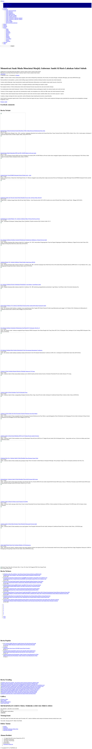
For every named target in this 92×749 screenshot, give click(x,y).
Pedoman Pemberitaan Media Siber (10, 729)
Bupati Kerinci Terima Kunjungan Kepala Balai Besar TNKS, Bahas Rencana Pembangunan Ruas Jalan (23, 130)
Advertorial (3, 74)
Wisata (7, 35)
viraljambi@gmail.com (8, 744)
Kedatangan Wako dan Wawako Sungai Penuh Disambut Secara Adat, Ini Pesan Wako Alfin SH (21, 197)
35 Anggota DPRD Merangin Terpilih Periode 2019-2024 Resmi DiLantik (19, 644)
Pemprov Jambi (4, 101)
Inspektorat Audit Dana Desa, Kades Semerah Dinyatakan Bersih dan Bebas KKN (20, 589)
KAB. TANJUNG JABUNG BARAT (14, 18)
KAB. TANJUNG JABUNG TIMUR (14, 19)
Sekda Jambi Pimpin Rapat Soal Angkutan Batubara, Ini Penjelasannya (16, 545)
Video (4, 43)
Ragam (4, 27)
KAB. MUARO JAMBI (11, 15)
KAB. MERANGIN (10, 14)
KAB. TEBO (9, 20)
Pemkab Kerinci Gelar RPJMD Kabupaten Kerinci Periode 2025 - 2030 (16, 175)
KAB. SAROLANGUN (11, 16)
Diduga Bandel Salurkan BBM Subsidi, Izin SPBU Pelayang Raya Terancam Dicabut (21, 586)
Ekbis (7, 29)
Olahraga (5, 42)
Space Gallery (4, 700)
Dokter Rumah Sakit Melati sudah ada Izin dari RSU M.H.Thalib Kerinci (18, 652)
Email (2, 710)
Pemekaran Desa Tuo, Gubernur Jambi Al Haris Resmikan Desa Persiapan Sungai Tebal (19, 458)
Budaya (7, 33)
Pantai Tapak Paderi (5, 703)
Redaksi (17, 75)
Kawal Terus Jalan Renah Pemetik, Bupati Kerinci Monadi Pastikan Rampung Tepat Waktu (22, 582)
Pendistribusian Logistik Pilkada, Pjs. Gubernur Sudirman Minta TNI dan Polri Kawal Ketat (20, 218)
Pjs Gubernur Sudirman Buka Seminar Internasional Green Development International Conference (22, 350)
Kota (7, 5)
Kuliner (7, 40)
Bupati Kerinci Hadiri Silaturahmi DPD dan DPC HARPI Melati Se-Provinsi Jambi (18, 153)
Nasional (5, 8)
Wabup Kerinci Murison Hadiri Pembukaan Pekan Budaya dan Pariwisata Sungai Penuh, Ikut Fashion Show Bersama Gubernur (30, 600)
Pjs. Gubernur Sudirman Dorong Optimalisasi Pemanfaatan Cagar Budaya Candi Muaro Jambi (21, 284)
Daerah (7, 7)
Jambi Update (6, 3)
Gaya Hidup (8, 38)
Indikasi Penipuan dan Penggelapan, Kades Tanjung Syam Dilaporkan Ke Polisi (20, 655)
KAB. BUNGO (9, 12)
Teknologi (8, 41)
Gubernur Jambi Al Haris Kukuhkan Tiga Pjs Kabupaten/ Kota (14, 392)
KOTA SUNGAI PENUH (11, 22)
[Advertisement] (41, 56)
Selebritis (8, 37)
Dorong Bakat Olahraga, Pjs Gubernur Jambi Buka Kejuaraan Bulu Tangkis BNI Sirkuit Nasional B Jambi (23, 305)
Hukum (4, 24)
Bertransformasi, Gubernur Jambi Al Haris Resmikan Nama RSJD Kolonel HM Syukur (19, 479)
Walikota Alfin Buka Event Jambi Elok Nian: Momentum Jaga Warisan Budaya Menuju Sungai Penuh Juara (26, 597)
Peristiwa (8, 31)
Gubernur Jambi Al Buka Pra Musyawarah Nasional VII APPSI (14, 501)
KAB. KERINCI (9, 13)
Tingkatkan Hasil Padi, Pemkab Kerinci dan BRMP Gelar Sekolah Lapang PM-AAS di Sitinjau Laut (24, 578)
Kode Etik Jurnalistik (7, 730)
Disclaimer (5, 727)
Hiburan (7, 36)
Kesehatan (8, 32)
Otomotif (5, 26)
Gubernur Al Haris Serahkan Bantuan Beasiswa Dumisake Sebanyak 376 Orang (18, 371)
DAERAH (5, 9)
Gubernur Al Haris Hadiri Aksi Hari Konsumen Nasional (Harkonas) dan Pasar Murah (19, 413)
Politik (7, 30)
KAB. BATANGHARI (11, 10)
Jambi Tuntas (9, 4)
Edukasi (5, 25)
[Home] (2, 1)
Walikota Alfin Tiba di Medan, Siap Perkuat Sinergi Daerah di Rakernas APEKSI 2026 (21, 575)
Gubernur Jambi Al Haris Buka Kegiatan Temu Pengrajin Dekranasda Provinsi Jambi (19, 524)
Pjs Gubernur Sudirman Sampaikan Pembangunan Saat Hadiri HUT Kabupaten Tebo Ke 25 (20, 328)
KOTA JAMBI (9, 21)
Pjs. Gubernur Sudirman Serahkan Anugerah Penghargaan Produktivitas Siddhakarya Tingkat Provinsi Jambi (24, 239)
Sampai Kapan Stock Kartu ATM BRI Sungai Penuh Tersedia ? (16, 648)
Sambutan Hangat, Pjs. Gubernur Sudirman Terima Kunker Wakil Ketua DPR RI (18, 262)
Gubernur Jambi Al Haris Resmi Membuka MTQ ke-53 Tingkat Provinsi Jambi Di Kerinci (20, 435)
